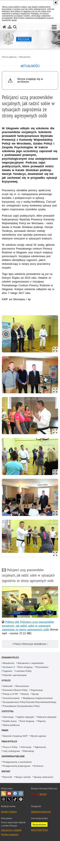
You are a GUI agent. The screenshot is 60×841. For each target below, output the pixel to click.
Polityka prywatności (10, 834)
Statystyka (7, 711)
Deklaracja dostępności (41, 811)
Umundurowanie (11, 698)
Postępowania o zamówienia (17, 762)
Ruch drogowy (25, 667)
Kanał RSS (3, 793)
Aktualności (25, 57)
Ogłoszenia (40, 747)
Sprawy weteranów (43, 777)
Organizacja (37, 690)
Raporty (42, 721)
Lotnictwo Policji (23, 671)
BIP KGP (43, 794)
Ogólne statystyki (25, 717)
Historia (25, 694)
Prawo (5, 730)
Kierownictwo (22, 686)
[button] (54, 27)
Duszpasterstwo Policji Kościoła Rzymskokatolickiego (29, 702)
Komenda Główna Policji (15, 690)
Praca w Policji (9, 741)
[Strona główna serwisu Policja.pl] (4, 27)
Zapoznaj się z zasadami (11, 829)
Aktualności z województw (31, 663)
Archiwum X (9, 667)
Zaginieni (7, 671)
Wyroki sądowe (38, 736)
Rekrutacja (28, 751)
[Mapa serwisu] (10, 27)
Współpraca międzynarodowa (38, 698)
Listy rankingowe (11, 751)
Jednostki (7, 686)
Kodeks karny (10, 721)
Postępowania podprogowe (16, 766)
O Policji (6, 680)
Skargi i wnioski (23, 777)
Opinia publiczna (11, 725)
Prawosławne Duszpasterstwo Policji (21, 706)
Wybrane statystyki (46, 717)
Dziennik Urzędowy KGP (15, 736)
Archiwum (39, 766)
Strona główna (9, 57)
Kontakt (6, 771)
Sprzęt (35, 694)
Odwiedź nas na (9, 793)
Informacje (8, 717)
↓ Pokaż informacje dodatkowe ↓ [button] (30, 644)
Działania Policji (10, 657)
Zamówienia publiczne (13, 756)
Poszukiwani (42, 667)
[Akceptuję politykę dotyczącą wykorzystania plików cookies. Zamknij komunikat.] (55, 2)
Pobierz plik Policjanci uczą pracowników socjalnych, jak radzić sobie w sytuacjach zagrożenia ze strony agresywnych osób (28, 626)
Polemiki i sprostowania (15, 675)
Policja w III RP (10, 694)
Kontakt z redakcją (9, 811)
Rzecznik (7, 777)
